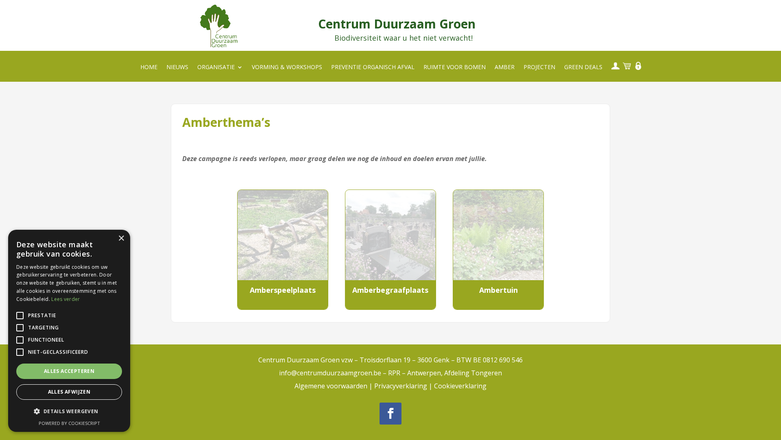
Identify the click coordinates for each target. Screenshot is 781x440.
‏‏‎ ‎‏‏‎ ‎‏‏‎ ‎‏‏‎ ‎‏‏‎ (614, 66)
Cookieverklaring (460, 385)
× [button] (121, 238)
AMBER (505, 67)
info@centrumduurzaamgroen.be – (333, 372)
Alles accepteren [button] (69, 371)
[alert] (69, 331)
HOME (148, 67)
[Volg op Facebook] (390, 414)
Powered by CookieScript (69, 423)
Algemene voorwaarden (331, 385)
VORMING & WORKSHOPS (287, 67)
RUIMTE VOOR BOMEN (454, 67)
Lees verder (65, 299)
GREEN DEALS (583, 67)
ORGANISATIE (216, 67)
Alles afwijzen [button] (69, 391)
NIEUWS (177, 67)
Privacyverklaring (400, 385)
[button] (69, 411)
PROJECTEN (539, 67)
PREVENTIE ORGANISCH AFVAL (372, 67)
